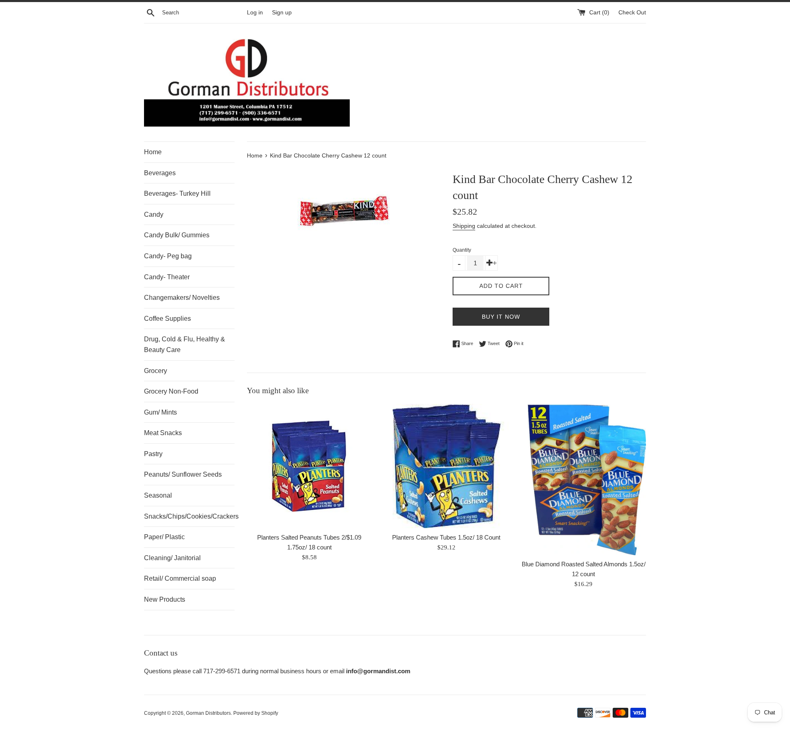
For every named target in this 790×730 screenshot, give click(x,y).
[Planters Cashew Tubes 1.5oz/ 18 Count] (446, 466)
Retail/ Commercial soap (180, 578)
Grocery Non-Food (171, 391)
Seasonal (158, 495)
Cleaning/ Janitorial (172, 557)
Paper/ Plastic (164, 536)
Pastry (153, 453)
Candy (153, 214)
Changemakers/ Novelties (182, 297)
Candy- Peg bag (168, 256)
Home (153, 151)
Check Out (632, 12)
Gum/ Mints (160, 412)
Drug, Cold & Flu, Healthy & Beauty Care (184, 344)
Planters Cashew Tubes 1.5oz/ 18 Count (446, 537)
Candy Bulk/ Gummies (176, 235)
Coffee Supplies (167, 318)
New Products (164, 599)
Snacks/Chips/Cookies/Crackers (189, 516)
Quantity (462, 250)
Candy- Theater (167, 276)
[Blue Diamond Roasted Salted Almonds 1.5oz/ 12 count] (583, 479)
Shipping (464, 225)
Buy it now (501, 316)
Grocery (155, 370)
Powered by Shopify (255, 713)
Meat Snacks (163, 432)
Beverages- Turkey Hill (177, 193)
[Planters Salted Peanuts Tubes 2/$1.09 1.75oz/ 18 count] (309, 466)
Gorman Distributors (208, 713)
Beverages (160, 172)
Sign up (282, 12)
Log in (255, 12)
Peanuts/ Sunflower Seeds (183, 474)
